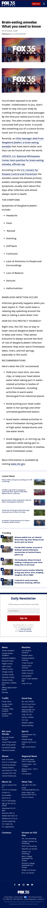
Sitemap (5, 692)
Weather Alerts (27, 655)
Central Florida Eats (9, 776)
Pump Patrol (6, 701)
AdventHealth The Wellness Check (28, 711)
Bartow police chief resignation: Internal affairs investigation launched (16, 501)
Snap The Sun (27, 683)
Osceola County (8, 674)
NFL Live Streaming (29, 838)
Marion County (7, 669)
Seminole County (8, 677)
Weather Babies (27, 707)
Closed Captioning (8, 821)
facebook (15, 885)
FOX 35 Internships (9, 801)
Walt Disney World (8, 745)
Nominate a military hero (9, 684)
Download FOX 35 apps (8, 809)
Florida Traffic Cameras (7, 715)
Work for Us (6, 798)
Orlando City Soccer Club (29, 743)
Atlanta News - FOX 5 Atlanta (30, 770)
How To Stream (8, 759)
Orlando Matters (8, 768)
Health (15, 31)
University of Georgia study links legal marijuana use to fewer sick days (16, 511)
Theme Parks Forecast (26, 667)
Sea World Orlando (9, 747)
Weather (26, 647)
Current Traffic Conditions (7, 705)
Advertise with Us (8, 813)
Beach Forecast (27, 670)
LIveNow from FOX (9, 773)
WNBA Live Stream (29, 870)
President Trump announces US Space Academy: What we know (16, 521)
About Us (6, 781)
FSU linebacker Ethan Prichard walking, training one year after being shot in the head (29, 562)
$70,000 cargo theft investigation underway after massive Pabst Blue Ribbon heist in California (14, 491)
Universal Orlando (8, 750)
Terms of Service (25, 631)
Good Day (27, 698)
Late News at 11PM (9, 770)
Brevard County (7, 661)
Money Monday (27, 725)
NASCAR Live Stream (29, 849)
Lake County (6, 666)
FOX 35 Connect (28, 797)
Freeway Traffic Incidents (7, 710)
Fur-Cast (25, 720)
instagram (23, 885)
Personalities (6, 795)
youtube (28, 885)
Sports (25, 731)
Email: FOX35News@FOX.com (30, 789)
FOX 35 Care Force (29, 704)
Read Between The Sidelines (29, 735)
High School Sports (29, 747)
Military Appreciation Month (9, 688)
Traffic (5, 698)
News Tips (27, 781)
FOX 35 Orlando (7, 31)
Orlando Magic (27, 739)
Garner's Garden (28, 717)
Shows (5, 756)
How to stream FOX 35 (9, 786)
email (32, 885)
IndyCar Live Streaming (26, 853)
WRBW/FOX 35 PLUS (9, 818)
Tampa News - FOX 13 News (29, 765)
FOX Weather (26, 676)
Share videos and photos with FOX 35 (29, 793)
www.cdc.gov (18, 463)
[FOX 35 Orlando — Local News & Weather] (8, 3)
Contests (6, 832)
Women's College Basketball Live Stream (28, 865)
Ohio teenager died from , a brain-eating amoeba (23, 142)
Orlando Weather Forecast (28, 659)
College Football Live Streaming (29, 842)
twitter (19, 885)
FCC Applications (8, 827)
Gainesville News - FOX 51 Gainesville (28, 760)
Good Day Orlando (9, 765)
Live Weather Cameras (26, 651)
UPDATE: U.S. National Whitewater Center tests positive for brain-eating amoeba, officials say (23, 160)
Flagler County (7, 663)
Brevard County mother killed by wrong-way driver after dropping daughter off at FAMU (29, 572)
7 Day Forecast (27, 663)
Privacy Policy (26, 629)
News (5, 647)
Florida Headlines (8, 650)
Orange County (7, 672)
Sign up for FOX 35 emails (9, 804)
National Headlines (9, 658)
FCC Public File (7, 824)
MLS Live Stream (28, 873)
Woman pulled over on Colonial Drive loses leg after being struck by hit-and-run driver (29, 539)
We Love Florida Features (8, 738)
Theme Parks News (9, 742)
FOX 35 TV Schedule (9, 762)
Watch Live (36, 4)
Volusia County (7, 680)
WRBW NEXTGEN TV (9, 816)
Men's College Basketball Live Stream (27, 858)
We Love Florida (28, 701)
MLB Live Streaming (29, 846)
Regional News (29, 756)
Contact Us (6, 792)
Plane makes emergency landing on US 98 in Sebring (17, 481)
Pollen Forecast (27, 673)
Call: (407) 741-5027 (29, 785)
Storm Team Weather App (30, 680)
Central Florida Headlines (7, 654)
